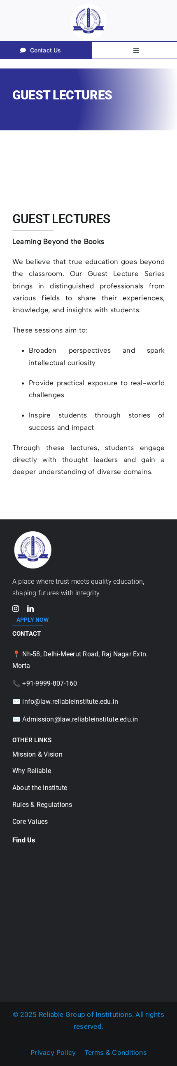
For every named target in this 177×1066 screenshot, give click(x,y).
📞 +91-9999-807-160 (44, 683)
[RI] (33, 531)
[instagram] (15, 608)
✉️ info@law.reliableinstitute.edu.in (65, 701)
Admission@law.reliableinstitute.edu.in (80, 719)
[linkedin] (30, 608)
